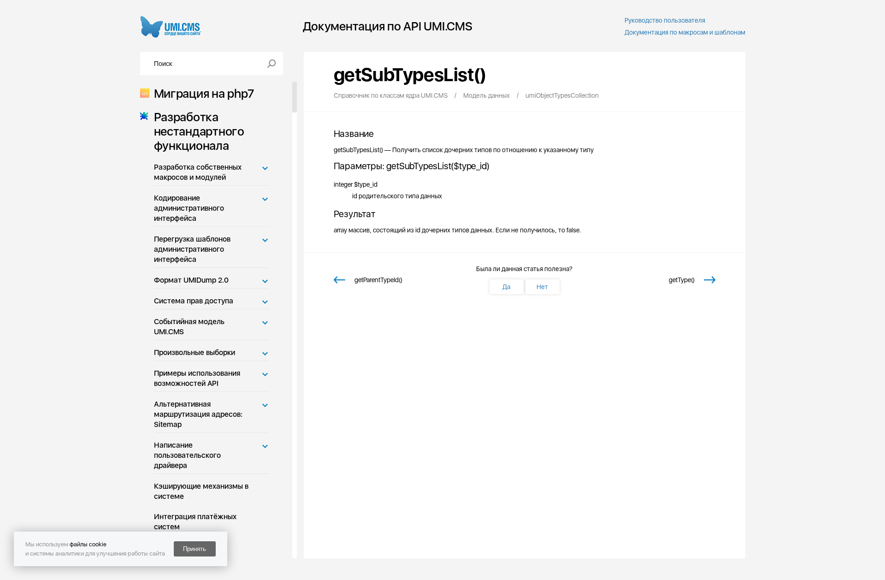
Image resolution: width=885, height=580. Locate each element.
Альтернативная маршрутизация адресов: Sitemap (198, 414)
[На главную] (170, 26)
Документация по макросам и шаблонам (685, 32)
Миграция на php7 (204, 93)
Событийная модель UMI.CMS (189, 326)
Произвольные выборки (194, 352)
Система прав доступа (193, 300)
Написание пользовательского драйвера (187, 455)
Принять (194, 548)
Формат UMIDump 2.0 (191, 280)
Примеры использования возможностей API (197, 378)
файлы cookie (88, 544)
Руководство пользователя (665, 20)
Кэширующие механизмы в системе (201, 491)
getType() (682, 280)
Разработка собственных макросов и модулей (198, 172)
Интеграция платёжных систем (195, 521)
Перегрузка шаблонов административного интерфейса (192, 249)
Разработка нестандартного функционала (199, 131)
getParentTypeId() (378, 280)
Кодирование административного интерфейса (189, 208)
